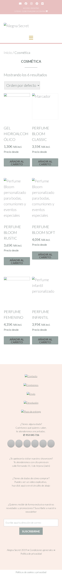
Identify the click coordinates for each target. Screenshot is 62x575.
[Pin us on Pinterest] (37, 3)
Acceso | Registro (31, 8)
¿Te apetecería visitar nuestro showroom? (31, 458)
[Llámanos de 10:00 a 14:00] (43, 443)
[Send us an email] (20, 3)
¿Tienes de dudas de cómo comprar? (31, 478)
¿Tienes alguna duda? (31, 424)
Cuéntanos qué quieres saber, (31, 427)
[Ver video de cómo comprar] (31, 491)
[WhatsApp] (51, 443)
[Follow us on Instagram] (31, 3)
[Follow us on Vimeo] (42, 3)
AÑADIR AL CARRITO (17, 163)
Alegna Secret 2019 (17, 549)
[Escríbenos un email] (35, 443)
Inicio (8, 52)
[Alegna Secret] (16, 25)
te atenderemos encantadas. (30, 431)
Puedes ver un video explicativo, (31, 481)
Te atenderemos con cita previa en (31, 462)
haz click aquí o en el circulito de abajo (31, 485)
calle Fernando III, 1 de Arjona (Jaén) (31, 465)
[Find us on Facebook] (26, 3)
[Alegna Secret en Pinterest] (27, 443)
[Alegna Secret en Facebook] (11, 443)
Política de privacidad (31, 553)
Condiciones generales (41, 549)
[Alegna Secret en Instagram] (19, 443)
